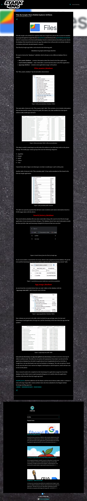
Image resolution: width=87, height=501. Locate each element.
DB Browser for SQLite (27, 387)
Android (18, 387)
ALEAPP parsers (20, 380)
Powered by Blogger (44, 499)
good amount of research (63, 37)
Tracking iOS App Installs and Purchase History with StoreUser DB (41, 457)
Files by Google (37, 387)
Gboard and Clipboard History (34, 434)
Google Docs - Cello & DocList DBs (34, 480)
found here (41, 37)
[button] (17, 19)
